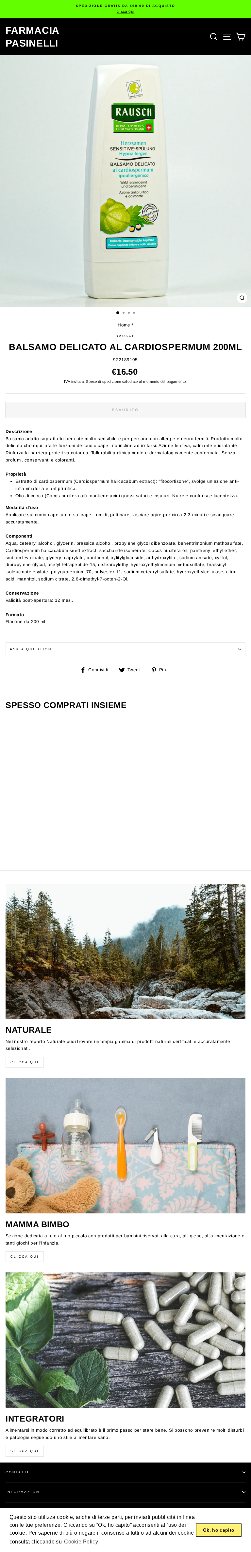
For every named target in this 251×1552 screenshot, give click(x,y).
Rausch (125, 336)
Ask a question (31, 649)
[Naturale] (125, 951)
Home (124, 325)
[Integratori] (125, 1340)
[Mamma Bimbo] (125, 1145)
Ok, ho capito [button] (218, 1530)
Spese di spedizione (103, 381)
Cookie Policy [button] (81, 1541)
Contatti (17, 1472)
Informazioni (24, 1492)
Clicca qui (24, 1062)
